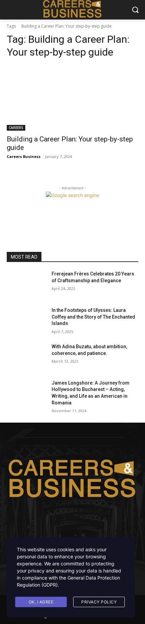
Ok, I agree (41, 601)
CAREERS (16, 127)
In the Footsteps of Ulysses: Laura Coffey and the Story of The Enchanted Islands (93, 316)
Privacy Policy (99, 601)
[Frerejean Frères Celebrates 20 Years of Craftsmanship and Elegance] (26, 284)
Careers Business (23, 156)
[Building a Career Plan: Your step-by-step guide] (72, 98)
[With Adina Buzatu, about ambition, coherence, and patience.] (26, 357)
